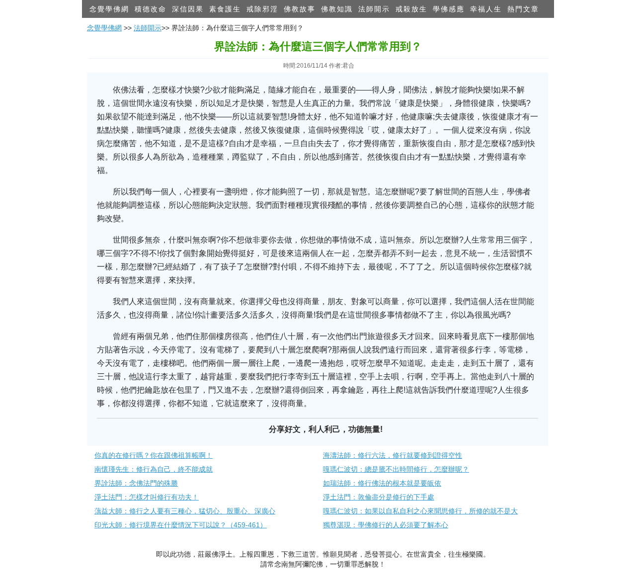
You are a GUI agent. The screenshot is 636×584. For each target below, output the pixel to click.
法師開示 (374, 9)
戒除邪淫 (262, 9)
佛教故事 (300, 9)
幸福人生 (486, 9)
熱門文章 (523, 9)
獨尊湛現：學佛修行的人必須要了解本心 (385, 525)
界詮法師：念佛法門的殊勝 (136, 483)
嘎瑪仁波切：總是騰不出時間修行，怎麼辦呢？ (396, 469)
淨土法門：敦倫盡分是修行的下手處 (378, 497)
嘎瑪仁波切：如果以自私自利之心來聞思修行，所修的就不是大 (420, 511)
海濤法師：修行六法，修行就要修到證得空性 (392, 455)
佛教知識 (337, 9)
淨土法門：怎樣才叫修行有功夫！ (146, 497)
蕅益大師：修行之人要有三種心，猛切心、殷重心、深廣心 (184, 511)
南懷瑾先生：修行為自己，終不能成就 (153, 469)
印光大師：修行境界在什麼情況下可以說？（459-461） (180, 525)
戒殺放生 (411, 9)
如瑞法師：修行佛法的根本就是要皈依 (382, 483)
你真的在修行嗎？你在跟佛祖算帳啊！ (153, 455)
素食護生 (225, 9)
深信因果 (188, 9)
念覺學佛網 (109, 9)
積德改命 (150, 9)
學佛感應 (449, 9)
